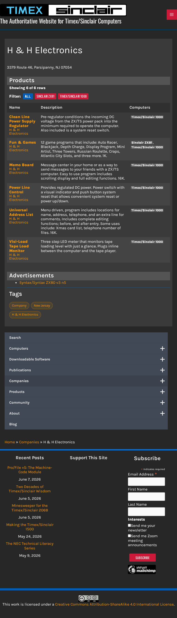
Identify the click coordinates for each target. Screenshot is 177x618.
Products (16, 391)
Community (19, 402)
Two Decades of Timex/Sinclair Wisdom (30, 488)
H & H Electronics (18, 132)
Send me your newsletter (141, 527)
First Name (138, 489)
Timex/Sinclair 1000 (73, 96)
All (28, 96)
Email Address (142, 474)
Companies (19, 381)
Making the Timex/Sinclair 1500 (29, 526)
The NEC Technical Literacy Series (29, 545)
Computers (18, 348)
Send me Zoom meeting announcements (143, 540)
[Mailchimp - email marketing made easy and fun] (142, 572)
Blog (13, 424)
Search (15, 337)
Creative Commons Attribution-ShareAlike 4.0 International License (114, 604)
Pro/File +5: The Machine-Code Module (29, 469)
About (14, 413)
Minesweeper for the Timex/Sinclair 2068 (30, 507)
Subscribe (143, 557)
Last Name (137, 504)
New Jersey (42, 306)
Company (19, 306)
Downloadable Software (29, 359)
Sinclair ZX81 (46, 96)
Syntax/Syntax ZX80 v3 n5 (42, 282)
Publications (20, 370)
